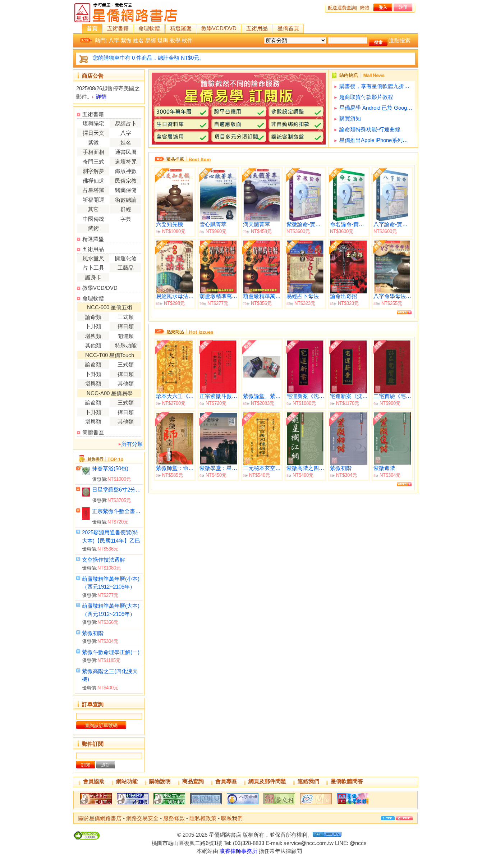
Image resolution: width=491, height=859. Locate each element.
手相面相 (93, 152)
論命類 (93, 317)
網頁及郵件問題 (267, 781)
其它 (93, 209)
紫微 (126, 40)
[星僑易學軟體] (352, 804)
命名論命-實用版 (349, 224)
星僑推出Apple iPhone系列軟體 (376, 140)
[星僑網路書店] (169, 804)
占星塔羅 (93, 190)
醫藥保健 (126, 190)
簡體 (364, 7)
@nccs (358, 843)
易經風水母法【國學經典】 (175, 296)
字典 (125, 219)
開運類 (126, 336)
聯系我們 (232, 818)
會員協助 (94, 781)
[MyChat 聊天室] (316, 804)
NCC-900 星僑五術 (109, 307)
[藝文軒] (279, 804)
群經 (125, 209)
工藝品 (126, 268)
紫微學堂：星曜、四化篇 (218, 468)
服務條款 (174, 818)
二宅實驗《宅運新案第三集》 (392, 396)
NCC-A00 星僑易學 (110, 393)
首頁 (92, 28)
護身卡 (93, 277)
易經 (150, 40)
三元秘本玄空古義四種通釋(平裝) (262, 468)
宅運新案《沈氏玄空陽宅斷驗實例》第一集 (305, 396)
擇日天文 (93, 133)
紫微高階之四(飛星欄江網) (305, 468)
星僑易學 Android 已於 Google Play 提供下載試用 (376, 108)
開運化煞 (126, 258)
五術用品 (257, 28)
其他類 (93, 345)
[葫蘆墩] (242, 804)
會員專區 (226, 781)
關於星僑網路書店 (99, 818)
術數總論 (126, 200)
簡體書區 (93, 432)
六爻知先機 (169, 224)
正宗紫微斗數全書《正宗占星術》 (116, 511)
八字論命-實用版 (392, 224)
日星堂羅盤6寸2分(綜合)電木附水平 (116, 489)
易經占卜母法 (302, 296)
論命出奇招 (343, 296)
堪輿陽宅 (93, 123)
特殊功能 (126, 345)
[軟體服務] (132, 804)
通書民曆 (126, 152)
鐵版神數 (126, 171)
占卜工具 (93, 268)
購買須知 (350, 118)
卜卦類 (93, 326)
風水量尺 (93, 258)
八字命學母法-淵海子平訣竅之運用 (392, 296)
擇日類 (126, 326)
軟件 (187, 40)
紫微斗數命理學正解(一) (110, 652)
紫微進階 (384, 468)
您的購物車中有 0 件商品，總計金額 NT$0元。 (149, 58)
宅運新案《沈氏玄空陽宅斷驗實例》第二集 (349, 396)
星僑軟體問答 (347, 781)
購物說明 (160, 781)
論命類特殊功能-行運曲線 (369, 129)
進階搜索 (399, 40)
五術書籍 (118, 28)
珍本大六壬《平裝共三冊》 (175, 396)
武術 (93, 228)
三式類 (126, 317)
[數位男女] (206, 804)
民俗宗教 (126, 181)
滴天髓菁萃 (256, 224)
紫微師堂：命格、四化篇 (175, 468)
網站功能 (127, 781)
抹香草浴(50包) (110, 468)
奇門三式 (93, 162)
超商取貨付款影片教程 (366, 97)
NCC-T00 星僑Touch (109, 355)
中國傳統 (93, 219)
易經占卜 (126, 123)
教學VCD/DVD (219, 28)
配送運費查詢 (342, 7)
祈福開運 (93, 200)
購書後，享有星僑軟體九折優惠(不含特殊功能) (376, 86)
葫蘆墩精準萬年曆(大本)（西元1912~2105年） (262, 296)
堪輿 (162, 40)
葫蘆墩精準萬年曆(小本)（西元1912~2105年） (218, 296)
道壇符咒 (126, 162)
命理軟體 (149, 28)
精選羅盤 (181, 28)
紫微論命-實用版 (305, 224)
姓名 (138, 40)
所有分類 (132, 444)
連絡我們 (308, 781)
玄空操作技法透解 (103, 560)
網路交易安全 (142, 818)
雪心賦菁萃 (212, 224)
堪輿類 (93, 336)
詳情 (101, 96)
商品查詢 (193, 781)
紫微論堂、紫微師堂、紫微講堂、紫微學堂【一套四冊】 (262, 396)
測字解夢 (93, 171)
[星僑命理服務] (96, 804)
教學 (175, 40)
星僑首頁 (288, 28)
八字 (114, 40)
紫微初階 (93, 633)
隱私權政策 (202, 818)
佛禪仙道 (93, 181)
